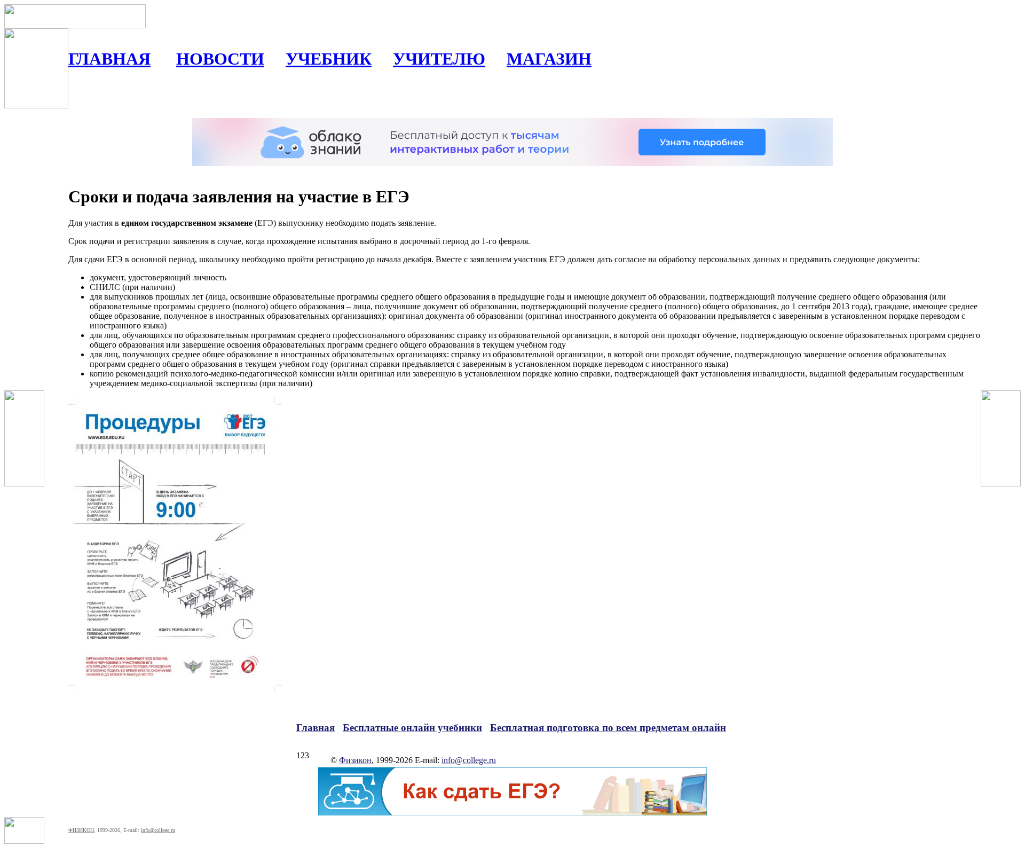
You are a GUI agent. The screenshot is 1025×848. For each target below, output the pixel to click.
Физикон (355, 760)
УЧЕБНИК (329, 58)
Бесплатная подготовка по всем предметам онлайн (608, 727)
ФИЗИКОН (81, 830)
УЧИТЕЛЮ (439, 58)
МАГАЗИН (549, 58)
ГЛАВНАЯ (109, 58)
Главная (315, 727)
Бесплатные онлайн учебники (412, 727)
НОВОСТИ (220, 58)
